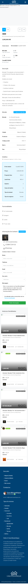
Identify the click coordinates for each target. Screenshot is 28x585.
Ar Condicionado (8, 211)
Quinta (8, 528)
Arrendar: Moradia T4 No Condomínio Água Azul (15, 448)
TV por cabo (7, 224)
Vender (4, 33)
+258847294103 (10, 244)
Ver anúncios (22, 231)
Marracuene (7, 483)
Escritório (9, 516)
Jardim (5, 219)
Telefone (4, 262)
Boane (6, 480)
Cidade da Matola (8, 478)
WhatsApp (8, 248)
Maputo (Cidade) (8, 475)
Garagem (6, 215)
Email (3, 269)
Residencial (7, 521)
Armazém (9, 513)
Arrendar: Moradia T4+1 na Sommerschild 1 (14, 410)
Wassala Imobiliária (11, 346)
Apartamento (10, 523)
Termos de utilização (9, 298)
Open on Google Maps (20, 112)
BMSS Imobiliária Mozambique (13, 459)
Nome (3, 255)
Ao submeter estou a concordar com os (14, 297)
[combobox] (14, 279)
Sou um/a (4, 276)
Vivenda (6, 508)
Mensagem (5, 283)
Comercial (7, 510)
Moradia (9, 526)
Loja (8, 518)
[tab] (4, 29)
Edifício (6, 533)
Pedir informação (14, 303)
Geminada (7, 505)
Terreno (9, 531)
